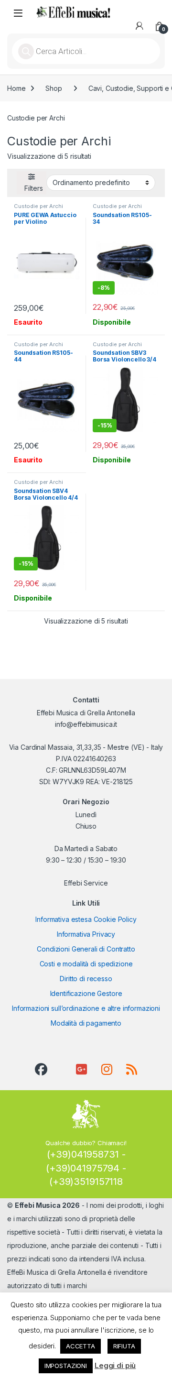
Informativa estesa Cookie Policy (86, 919)
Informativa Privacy (86, 934)
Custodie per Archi (38, 206)
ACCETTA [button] (80, 1346)
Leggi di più (115, 1365)
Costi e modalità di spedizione (86, 964)
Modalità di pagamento (86, 1023)
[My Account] (139, 26)
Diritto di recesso (86, 978)
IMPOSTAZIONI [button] (65, 1365)
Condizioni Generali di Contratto (86, 949)
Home (16, 88)
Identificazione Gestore (86, 993)
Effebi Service (86, 883)
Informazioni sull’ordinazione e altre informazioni (86, 1008)
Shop (53, 88)
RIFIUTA (124, 1346)
